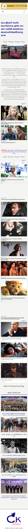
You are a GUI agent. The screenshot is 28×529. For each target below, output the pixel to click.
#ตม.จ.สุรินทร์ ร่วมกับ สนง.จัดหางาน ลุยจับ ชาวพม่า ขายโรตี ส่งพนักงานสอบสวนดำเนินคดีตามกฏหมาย (14, 151)
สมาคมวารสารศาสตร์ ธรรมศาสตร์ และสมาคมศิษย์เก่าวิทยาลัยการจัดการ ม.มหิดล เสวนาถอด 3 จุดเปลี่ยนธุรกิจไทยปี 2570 (14, 497)
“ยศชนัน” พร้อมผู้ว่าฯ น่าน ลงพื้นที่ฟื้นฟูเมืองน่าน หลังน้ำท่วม (14, 435)
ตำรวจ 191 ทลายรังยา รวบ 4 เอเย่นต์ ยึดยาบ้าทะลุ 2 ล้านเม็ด (14, 475)
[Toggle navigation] (24, 11)
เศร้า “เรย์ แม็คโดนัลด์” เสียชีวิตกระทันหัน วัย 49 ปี (14, 455)
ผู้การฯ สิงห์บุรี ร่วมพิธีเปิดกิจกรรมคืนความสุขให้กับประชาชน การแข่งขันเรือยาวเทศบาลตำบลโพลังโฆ (14, 414)
